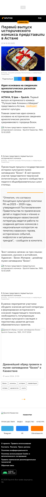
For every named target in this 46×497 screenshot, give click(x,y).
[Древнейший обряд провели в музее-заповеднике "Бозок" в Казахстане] (23, 345)
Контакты (5, 447)
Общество (29, 422)
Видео (20, 422)
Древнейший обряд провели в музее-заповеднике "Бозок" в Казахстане (22, 367)
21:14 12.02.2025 (8, 43)
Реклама (13, 447)
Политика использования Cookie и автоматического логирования (15, 455)
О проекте (5, 443)
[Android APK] (9, 472)
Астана (4, 388)
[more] (41, 244)
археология (14, 388)
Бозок (4, 383)
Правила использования (21, 443)
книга (24, 388)
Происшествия (8, 422)
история (22, 383)
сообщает (31, 106)
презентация (32, 383)
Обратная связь (7, 465)
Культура (40, 422)
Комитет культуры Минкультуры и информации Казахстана (21, 73)
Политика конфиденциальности (14, 450)
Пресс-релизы (24, 447)
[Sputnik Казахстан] (7, 19)
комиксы (13, 383)
